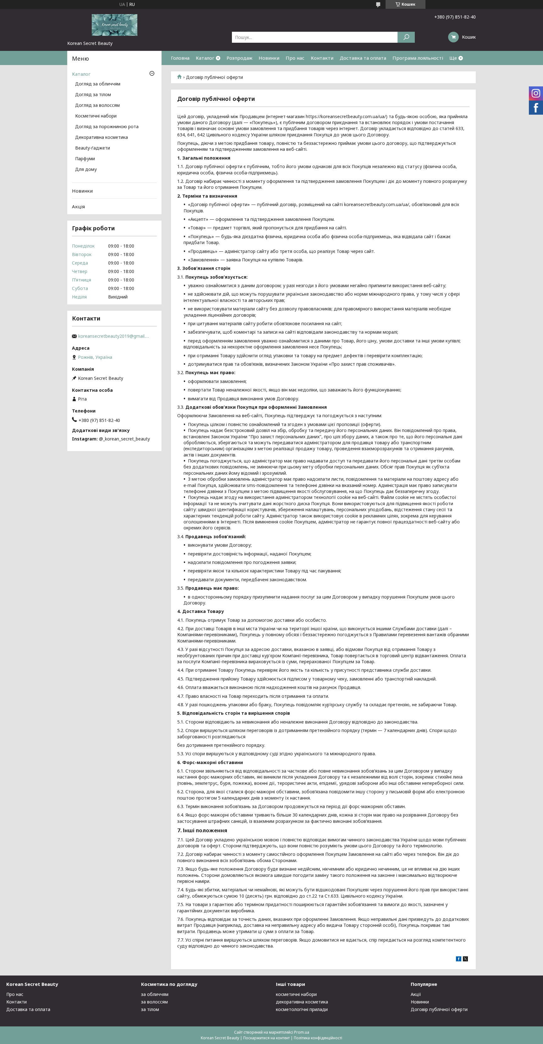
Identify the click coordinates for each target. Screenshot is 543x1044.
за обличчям (154, 994)
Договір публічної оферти (439, 1009)
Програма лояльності (417, 58)
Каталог (205, 58)
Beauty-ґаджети (92, 148)
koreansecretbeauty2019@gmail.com (114, 336)
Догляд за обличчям (97, 84)
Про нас (295, 58)
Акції (416, 994)
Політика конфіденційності (318, 1038)
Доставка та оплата (363, 58)
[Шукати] (406, 37)
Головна (180, 58)
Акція (78, 206)
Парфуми (85, 158)
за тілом (150, 1009)
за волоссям (154, 1002)
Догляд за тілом (93, 94)
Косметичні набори (96, 116)
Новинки (269, 58)
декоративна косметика (302, 1002)
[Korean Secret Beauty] (114, 25)
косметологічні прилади (302, 1009)
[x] (465, 960)
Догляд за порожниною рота (107, 126)
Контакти (322, 58)
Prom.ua (301, 1032)
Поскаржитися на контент (266, 1038)
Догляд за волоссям (97, 105)
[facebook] (458, 960)
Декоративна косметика (101, 137)
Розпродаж (239, 58)
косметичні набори (296, 994)
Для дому (86, 169)
